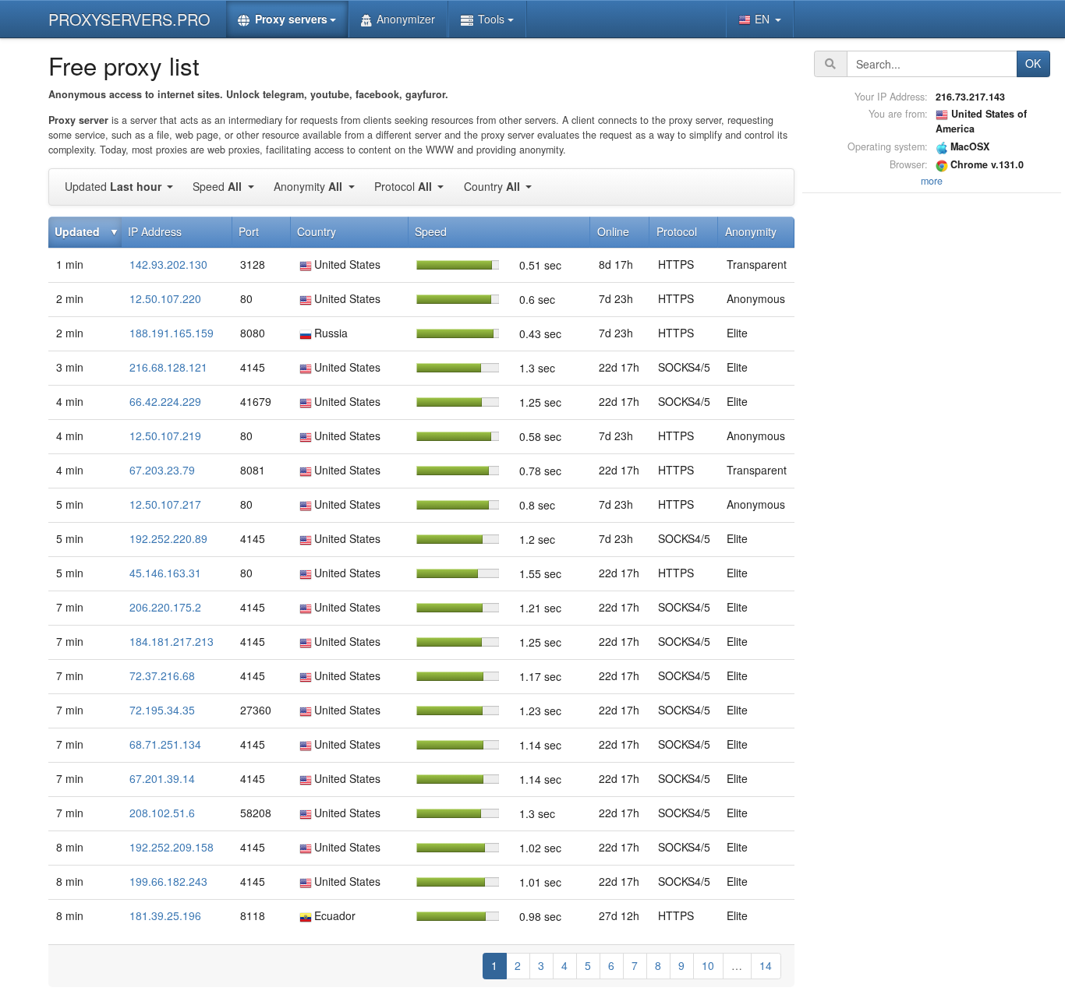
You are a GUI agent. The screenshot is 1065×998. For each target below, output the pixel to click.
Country (492, 186)
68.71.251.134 (165, 744)
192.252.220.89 (168, 538)
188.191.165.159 (171, 332)
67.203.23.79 (162, 470)
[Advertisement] (932, 431)
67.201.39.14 (162, 778)
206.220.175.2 (165, 607)
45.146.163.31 (165, 572)
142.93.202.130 (168, 264)
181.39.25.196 (165, 915)
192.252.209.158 (171, 847)
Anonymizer (406, 18)
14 (765, 965)
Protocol (403, 186)
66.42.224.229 (165, 401)
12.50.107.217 (165, 504)
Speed (217, 186)
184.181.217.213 (171, 641)
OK (1033, 63)
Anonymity (308, 186)
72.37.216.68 (162, 675)
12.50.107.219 (165, 435)
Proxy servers (291, 18)
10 (708, 965)
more (932, 181)
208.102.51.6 (162, 812)
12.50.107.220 (165, 298)
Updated (113, 186)
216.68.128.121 (168, 367)
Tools (491, 18)
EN (764, 18)
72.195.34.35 (162, 710)
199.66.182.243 (168, 881)
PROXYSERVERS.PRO (129, 19)
